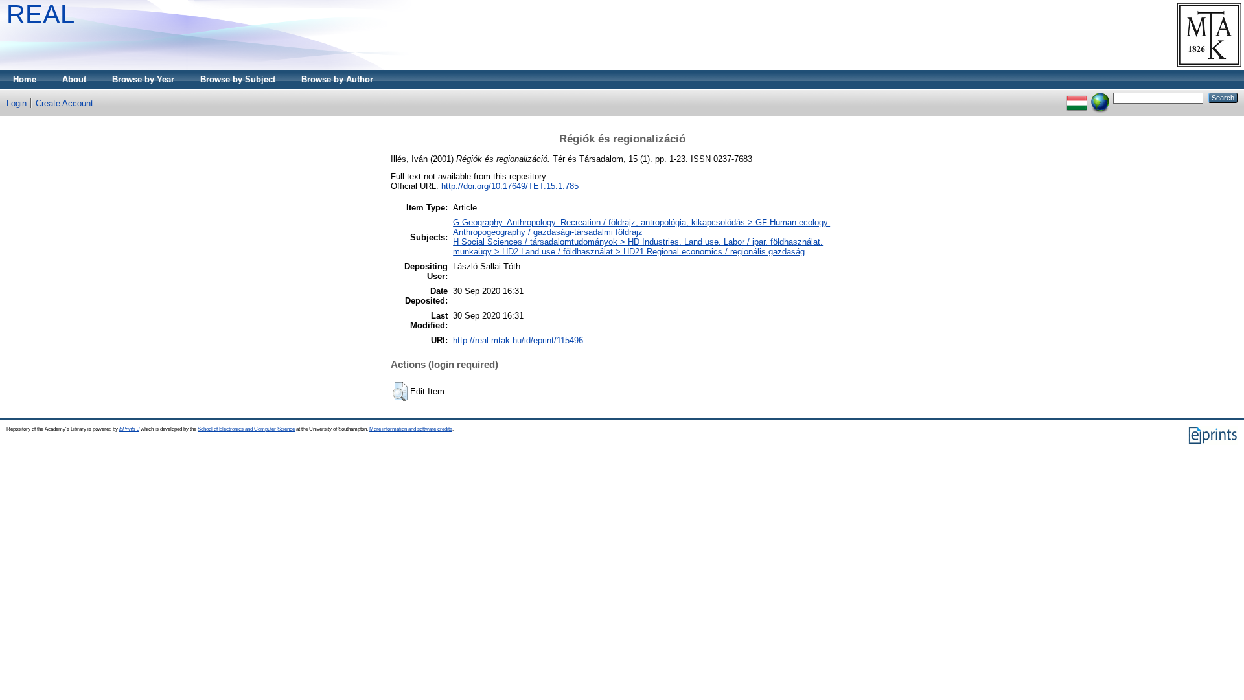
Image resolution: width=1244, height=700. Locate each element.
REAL (40, 14)
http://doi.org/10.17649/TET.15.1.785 (510, 186)
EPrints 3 (129, 429)
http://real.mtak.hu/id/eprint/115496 (518, 340)
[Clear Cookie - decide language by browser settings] (1100, 97)
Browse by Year (143, 79)
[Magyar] (1076, 97)
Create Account (64, 103)
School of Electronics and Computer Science (246, 429)
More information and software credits (410, 429)
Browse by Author (337, 79)
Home (24, 79)
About (74, 79)
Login (16, 103)
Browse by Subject (237, 79)
